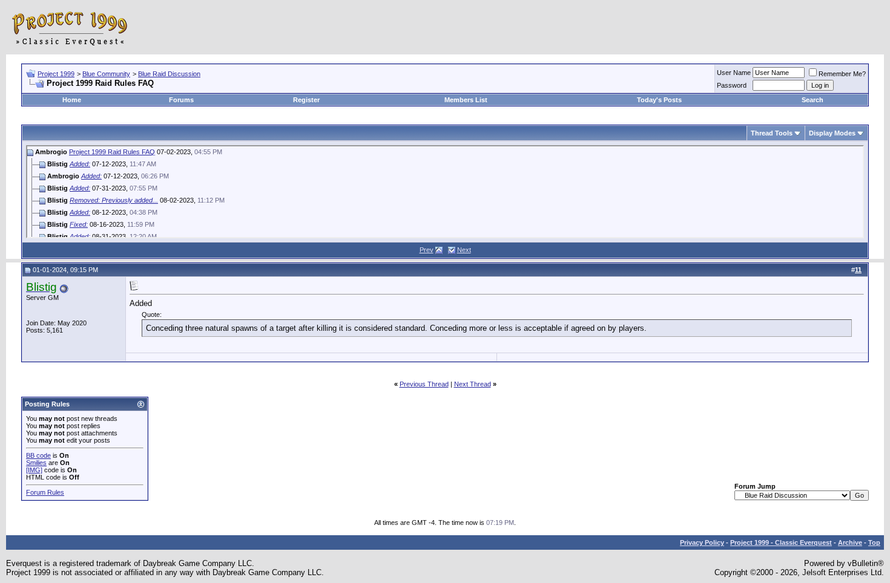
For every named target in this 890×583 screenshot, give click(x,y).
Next (464, 249)
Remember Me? (842, 73)
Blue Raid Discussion (169, 73)
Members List (465, 99)
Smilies (36, 462)
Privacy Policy (702, 542)
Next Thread (472, 384)
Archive (850, 542)
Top (874, 542)
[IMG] (34, 470)
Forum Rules (45, 492)
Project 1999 (56, 73)
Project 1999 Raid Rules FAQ (112, 151)
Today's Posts (659, 99)
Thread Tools (772, 133)
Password (732, 85)
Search (812, 99)
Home (71, 99)
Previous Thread (424, 384)
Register (306, 99)
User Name (734, 72)
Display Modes (832, 133)
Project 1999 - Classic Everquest (781, 542)
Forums (181, 99)
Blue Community (106, 73)
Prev (426, 249)
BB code (38, 455)
